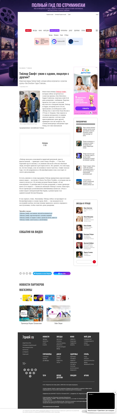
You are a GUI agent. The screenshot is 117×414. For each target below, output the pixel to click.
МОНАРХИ (45, 341)
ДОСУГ (59, 354)
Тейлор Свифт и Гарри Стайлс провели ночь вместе (38, 217)
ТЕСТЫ (58, 362)
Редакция (25, 354)
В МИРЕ (45, 345)
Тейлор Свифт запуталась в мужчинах (33, 220)
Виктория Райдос (89, 234)
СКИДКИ (73, 375)
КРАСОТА (86, 358)
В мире (66, 35)
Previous (21, 299)
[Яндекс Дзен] (30, 373)
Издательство (27, 343)
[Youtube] (32, 370)
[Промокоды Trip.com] (50, 298)
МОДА (85, 356)
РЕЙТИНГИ (59, 345)
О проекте (25, 352)
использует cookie (44, 410)
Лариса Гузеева (88, 252)
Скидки (89, 30)
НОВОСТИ (46, 337)
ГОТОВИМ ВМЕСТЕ (89, 341)
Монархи (56, 35)
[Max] (35, 370)
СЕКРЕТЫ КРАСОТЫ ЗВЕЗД (89, 361)
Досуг (70, 30)
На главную (22, 68)
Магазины (25, 290)
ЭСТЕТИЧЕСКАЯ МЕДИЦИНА (74, 369)
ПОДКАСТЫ (60, 360)
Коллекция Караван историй (60, 14)
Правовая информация (29, 345)
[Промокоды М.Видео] (61, 298)
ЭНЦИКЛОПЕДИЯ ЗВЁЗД (61, 347)
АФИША (59, 356)
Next (68, 299)
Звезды (35, 30)
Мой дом (46, 30)
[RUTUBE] (26, 373)
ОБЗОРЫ (72, 345)
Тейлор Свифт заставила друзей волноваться (36, 213)
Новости (28, 30)
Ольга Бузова (87, 225)
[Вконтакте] (24, 370)
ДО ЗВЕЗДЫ (46, 360)
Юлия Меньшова (88, 217)
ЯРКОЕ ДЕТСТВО (60, 376)
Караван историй (50, 14)
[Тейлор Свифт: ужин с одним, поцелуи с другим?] (30, 273)
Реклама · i (91, 394)
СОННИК (45, 358)
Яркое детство (54, 30)
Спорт (61, 35)
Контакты (25, 349)
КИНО (72, 337)
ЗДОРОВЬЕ (74, 354)
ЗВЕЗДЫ (45, 339)
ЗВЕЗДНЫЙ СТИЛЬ (89, 364)
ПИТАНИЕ (72, 366)
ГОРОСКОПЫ (47, 354)
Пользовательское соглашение (51, 406)
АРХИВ (86, 375)
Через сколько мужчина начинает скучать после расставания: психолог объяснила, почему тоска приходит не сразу (89, 131)
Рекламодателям (28, 347)
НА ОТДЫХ (86, 345)
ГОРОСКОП (45, 356)
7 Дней (69, 14)
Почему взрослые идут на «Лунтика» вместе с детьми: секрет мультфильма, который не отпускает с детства (89, 157)
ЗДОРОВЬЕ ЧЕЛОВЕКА (73, 357)
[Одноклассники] (28, 370)
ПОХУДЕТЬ (73, 364)
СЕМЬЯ (86, 343)
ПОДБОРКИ (73, 343)
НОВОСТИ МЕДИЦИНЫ (73, 361)
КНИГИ (58, 358)
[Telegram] (34, 373)
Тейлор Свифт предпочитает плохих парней (36, 215)
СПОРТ (44, 343)
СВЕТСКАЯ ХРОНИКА (59, 340)
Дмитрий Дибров (89, 243)
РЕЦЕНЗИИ (73, 341)
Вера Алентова (88, 208)
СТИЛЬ (86, 354)
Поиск (97, 14)
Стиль (83, 30)
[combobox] (84, 261)
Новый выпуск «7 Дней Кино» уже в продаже (101, 410)
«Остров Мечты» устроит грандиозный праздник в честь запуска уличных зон (88, 182)
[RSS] (30, 376)
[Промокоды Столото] (28, 298)
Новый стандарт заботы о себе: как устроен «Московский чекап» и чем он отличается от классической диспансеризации (89, 170)
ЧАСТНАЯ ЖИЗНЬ (61, 343)
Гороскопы (64, 30)
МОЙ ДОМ (87, 337)
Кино (40, 30)
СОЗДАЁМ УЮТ (88, 339)
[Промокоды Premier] (39, 298)
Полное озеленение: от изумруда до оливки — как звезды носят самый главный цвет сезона (89, 145)
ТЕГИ (44, 375)
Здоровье (77, 30)
